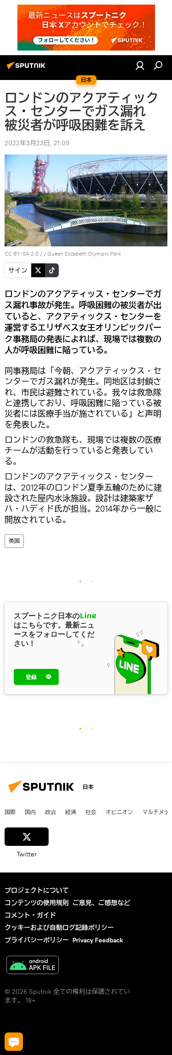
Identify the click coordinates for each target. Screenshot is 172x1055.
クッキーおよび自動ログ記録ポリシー (59, 928)
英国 (14, 540)
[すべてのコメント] (14, 1041)
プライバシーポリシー (37, 940)
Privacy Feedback (97, 940)
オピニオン (119, 812)
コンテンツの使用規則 (37, 903)
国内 (30, 812)
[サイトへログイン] (140, 65)
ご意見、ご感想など (101, 903)
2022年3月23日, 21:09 (37, 143)
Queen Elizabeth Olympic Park (84, 253)
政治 (50, 812)
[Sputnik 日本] (27, 69)
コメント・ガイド (30, 915)
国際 (10, 812)
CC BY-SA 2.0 (22, 253)
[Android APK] (32, 966)
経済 (70, 812)
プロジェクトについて (37, 890)
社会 (90, 812)
